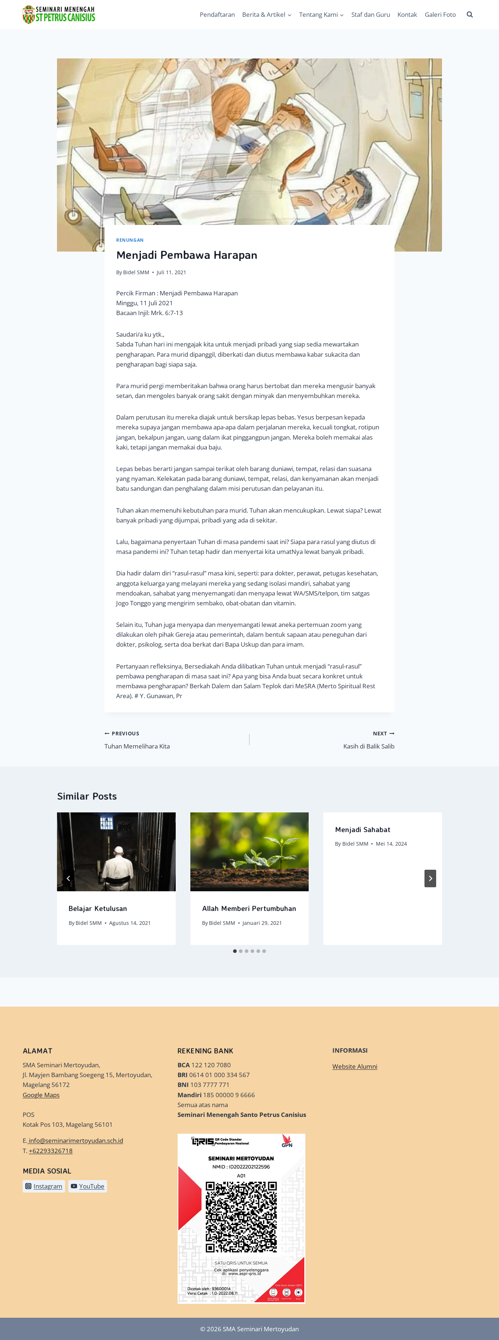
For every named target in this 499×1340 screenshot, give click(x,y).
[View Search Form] (469, 14)
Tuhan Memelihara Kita (137, 740)
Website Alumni (354, 1066)
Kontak (407, 14)
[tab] (235, 951)
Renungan (130, 240)
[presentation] (116, 851)
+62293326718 (51, 1150)
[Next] (430, 878)
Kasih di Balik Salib (369, 740)
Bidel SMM (136, 272)
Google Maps (41, 1095)
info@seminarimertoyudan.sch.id (76, 1140)
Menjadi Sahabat (363, 829)
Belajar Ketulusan (98, 908)
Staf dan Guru (370, 14)
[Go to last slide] (69, 878)
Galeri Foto (440, 14)
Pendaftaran (217, 14)
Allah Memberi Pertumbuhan (249, 908)
